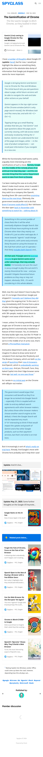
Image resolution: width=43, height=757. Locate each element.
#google (21, 13)
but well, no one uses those (21, 374)
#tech (30, 680)
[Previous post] (3, 693)
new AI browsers (30, 362)
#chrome (13, 680)
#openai (37, 680)
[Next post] (39, 693)
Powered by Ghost (21, 743)
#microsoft (24, 683)
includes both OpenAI (23, 250)
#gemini (24, 680)
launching (13, 362)
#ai (19, 680)
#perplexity (14, 683)
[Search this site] (35, 3)
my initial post (19, 380)
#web (31, 683)
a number (12, 59)
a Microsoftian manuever (19, 344)
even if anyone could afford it (15, 204)
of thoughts (21, 59)
